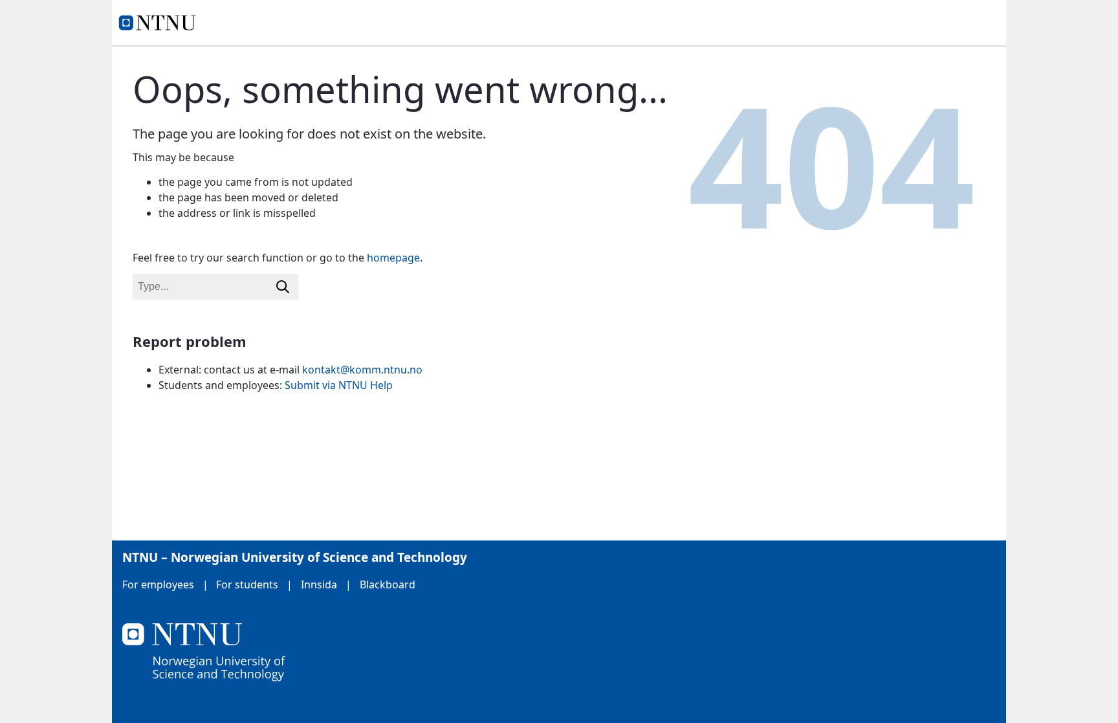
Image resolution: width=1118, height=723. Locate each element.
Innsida (319, 584)
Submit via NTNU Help (339, 385)
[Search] (282, 287)
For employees (158, 584)
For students (247, 584)
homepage (393, 257)
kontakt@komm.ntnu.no (362, 369)
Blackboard (387, 584)
